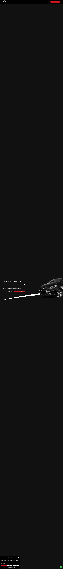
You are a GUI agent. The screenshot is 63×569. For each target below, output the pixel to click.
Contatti (33, 1)
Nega (9, 565)
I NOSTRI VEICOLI (9, 291)
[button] (18, 557)
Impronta (14, 567)
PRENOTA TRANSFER (55, 1)
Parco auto (25, 1)
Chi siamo (20, 1)
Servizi (30, 1)
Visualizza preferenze (15, 565)
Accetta (4, 565)
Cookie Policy (5, 567)
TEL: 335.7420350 (20, 291)
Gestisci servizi (3, 563)
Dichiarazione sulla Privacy (10, 567)
